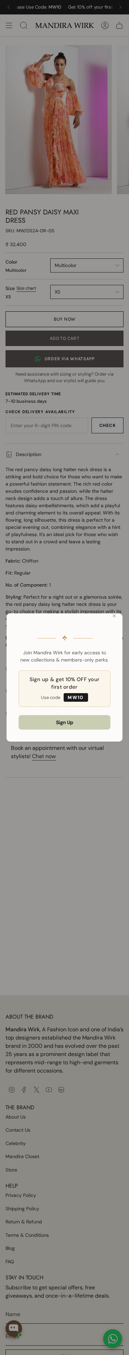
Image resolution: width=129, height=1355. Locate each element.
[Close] (114, 616)
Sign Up (64, 722)
